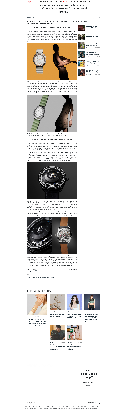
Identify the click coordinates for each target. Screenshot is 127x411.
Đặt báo (91, 1)
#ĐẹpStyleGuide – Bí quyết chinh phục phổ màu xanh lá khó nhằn (91, 45)
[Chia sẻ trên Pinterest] (93, 18)
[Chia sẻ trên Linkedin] (99, 18)
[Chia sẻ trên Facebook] (91, 18)
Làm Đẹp (49, 1)
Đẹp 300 (65, 1)
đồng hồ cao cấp (37, 277)
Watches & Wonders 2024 (48, 277)
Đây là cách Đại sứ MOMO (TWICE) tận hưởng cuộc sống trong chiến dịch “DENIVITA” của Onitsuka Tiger (91, 318)
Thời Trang (43, 1)
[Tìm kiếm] (95, 2)
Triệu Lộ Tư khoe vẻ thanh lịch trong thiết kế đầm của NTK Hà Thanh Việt (74, 316)
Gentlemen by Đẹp (81, 1)
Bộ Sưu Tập (30, 17)
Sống (60, 1)
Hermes (29, 277)
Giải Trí (55, 1)
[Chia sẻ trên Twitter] (96, 18)
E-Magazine (72, 1)
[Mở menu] (99, 2)
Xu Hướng (88, 74)
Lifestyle (88, 56)
